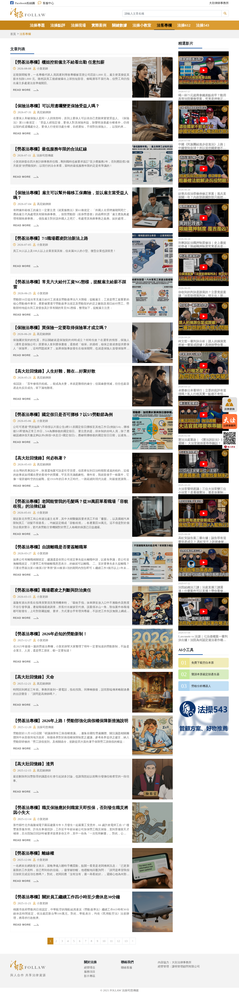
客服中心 (48, 3)
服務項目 (89, 971)
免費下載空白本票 (202, 662)
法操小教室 (142, 25)
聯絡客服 (126, 967)
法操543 (202, 25)
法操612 (183, 25)
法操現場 (78, 25)
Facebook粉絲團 (25, 3)
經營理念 (89, 967)
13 (126, 941)
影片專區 (89, 976)
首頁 (13, 34)
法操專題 (37, 25)
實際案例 (98, 25)
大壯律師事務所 (219, 2)
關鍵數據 (119, 25)
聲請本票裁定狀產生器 (205, 674)
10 (104, 941)
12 (118, 941)
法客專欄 (164, 25)
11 (111, 941)
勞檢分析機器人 (201, 686)
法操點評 (57, 25)
